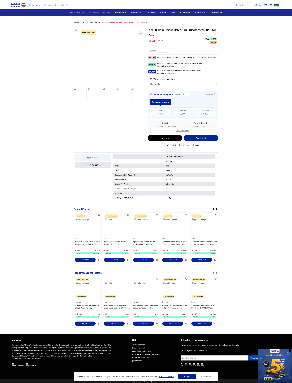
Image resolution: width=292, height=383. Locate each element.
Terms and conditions (182, 131)
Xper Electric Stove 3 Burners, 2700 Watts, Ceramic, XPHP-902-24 (116, 306)
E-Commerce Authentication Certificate (146, 354)
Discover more (211, 58)
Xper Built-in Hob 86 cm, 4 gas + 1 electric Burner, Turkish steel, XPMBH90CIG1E (174, 243)
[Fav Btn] (99, 215)
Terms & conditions (139, 345)
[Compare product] (98, 260)
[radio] (160, 111)
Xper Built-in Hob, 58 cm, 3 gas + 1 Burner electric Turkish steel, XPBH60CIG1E (87, 243)
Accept (187, 376)
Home (76, 22)
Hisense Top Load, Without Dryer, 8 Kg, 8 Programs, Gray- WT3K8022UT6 (87, 306)
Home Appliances (90, 22)
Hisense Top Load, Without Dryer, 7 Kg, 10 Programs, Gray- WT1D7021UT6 (174, 306)
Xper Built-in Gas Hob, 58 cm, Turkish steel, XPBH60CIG (144, 243)
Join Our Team (137, 361)
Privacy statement (138, 348)
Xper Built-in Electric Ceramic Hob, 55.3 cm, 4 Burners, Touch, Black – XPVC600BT (204, 243)
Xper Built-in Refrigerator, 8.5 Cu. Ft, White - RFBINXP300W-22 (203, 306)
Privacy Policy (166, 376)
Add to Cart (201, 138)
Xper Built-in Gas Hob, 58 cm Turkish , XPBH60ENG (115, 243)
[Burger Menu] (29, 5)
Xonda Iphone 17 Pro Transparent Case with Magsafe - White (145, 306)
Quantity (152, 51)
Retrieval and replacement (141, 351)
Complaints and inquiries (140, 357)
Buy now (165, 138)
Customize (206, 376)
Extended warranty (160, 102)
